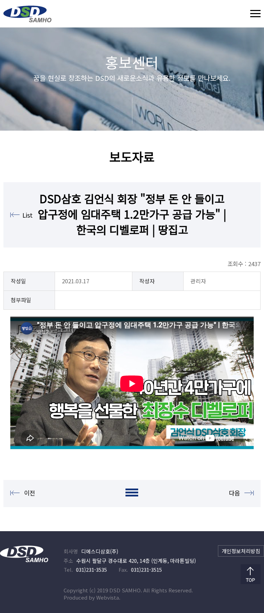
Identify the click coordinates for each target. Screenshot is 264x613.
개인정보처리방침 (241, 551)
